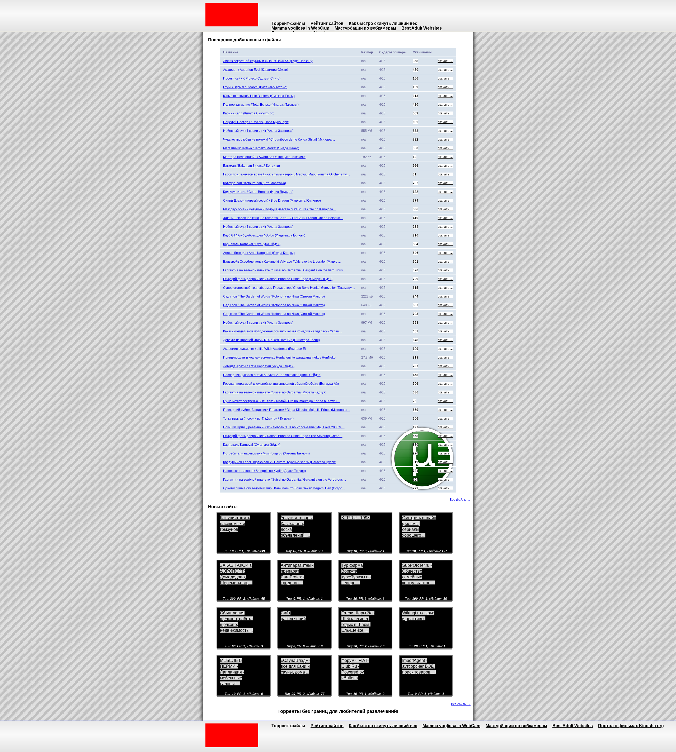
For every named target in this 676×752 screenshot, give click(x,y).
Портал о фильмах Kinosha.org (631, 725)
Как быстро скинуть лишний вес (383, 23)
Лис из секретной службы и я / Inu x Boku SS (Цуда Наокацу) (268, 61)
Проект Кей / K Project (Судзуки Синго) (251, 78)
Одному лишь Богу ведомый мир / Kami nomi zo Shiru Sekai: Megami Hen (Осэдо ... (284, 488)
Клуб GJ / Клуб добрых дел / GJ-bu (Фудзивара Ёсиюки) (264, 235)
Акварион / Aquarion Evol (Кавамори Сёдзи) (255, 70)
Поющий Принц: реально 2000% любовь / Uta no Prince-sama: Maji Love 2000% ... (284, 427)
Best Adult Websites (421, 28)
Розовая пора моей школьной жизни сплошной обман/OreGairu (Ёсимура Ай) (281, 384)
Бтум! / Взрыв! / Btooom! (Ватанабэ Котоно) (255, 87)
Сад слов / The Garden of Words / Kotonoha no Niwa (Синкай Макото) (274, 296)
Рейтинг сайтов (327, 23)
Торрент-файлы (288, 23)
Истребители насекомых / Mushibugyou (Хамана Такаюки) (266, 453)
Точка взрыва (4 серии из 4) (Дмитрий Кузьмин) (258, 418)
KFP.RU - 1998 (355, 518)
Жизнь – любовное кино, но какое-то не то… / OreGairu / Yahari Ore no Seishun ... (283, 218)
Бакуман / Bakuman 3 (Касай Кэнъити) (251, 166)
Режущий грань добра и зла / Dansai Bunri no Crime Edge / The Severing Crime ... (282, 436)
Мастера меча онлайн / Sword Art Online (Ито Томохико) (264, 157)
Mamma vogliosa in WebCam (300, 28)
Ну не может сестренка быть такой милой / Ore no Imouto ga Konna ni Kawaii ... (281, 401)
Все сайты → (461, 704)
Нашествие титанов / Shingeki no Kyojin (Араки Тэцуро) (264, 471)
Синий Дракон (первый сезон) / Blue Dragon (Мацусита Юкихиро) (272, 200)
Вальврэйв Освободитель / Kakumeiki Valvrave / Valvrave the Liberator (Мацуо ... (282, 261)
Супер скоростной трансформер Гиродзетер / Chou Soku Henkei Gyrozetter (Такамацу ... (289, 288)
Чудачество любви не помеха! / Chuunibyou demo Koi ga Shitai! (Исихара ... (279, 139)
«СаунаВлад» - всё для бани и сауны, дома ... (295, 666)
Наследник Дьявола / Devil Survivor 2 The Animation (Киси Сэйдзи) (272, 375)
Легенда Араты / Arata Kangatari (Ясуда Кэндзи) (258, 366)
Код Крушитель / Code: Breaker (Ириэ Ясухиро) (258, 192)
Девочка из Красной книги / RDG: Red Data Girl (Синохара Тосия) (271, 340)
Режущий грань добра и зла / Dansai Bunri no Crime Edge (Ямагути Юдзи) (277, 279)
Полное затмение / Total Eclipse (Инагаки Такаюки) (261, 104)
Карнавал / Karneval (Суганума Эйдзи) (251, 244)
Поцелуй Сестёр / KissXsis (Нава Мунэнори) (256, 122)
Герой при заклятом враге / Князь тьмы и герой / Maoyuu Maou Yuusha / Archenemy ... (286, 174)
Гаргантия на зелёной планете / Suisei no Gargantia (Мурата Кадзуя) (274, 392)
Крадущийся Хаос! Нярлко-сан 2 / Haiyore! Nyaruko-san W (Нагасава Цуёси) (279, 462)
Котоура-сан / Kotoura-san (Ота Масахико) (254, 183)
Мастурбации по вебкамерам (365, 28)
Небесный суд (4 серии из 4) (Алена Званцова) (258, 131)
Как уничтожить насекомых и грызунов (235, 524)
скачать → (445, 61)
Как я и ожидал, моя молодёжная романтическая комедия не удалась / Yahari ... (282, 331)
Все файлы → (460, 500)
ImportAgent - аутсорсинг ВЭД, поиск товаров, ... (419, 666)
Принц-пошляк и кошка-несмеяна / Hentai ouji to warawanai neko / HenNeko (279, 357)
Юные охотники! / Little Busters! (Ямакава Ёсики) (259, 96)
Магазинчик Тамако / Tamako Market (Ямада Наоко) (261, 148)
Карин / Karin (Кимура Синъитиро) (248, 113)
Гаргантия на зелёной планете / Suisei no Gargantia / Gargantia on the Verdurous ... (284, 270)
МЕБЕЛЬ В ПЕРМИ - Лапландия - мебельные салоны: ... (232, 672)
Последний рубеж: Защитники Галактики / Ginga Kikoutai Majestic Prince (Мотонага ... (286, 410)
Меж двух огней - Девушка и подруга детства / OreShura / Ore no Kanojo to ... (279, 209)
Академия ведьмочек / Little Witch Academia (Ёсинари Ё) (264, 349)
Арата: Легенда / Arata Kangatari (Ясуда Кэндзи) (259, 253)
